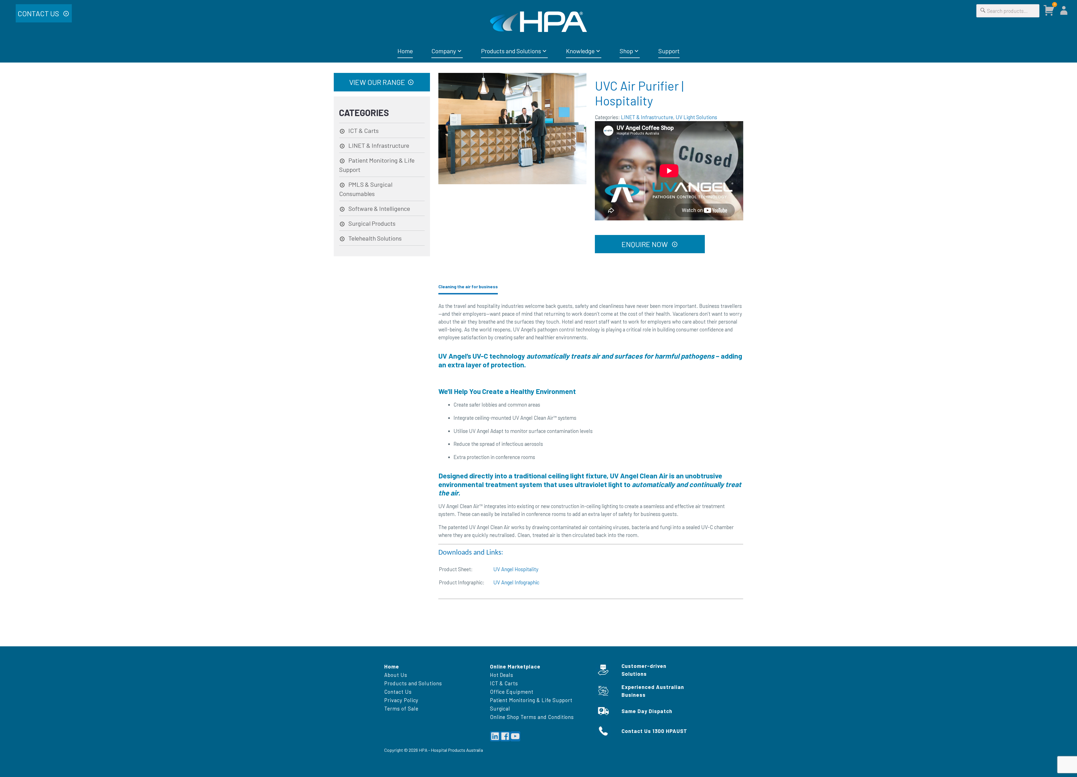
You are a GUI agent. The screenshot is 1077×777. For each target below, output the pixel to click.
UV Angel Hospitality (515, 569)
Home (405, 50)
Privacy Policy (401, 700)
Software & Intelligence (379, 208)
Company (443, 50)
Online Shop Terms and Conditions (532, 717)
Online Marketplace (515, 666)
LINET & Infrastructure (647, 117)
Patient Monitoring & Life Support (531, 700)
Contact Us (39, 13)
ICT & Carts (363, 130)
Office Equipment (511, 691)
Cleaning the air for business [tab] (468, 286)
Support (669, 50)
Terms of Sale (401, 708)
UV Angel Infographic (516, 582)
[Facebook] (505, 736)
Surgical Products (371, 223)
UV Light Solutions (696, 117)
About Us (395, 675)
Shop (626, 50)
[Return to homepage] (538, 21)
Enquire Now (645, 244)
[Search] (983, 10)
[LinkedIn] (495, 736)
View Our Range (377, 82)
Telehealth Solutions (375, 238)
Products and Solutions (511, 50)
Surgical (500, 708)
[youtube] (515, 736)
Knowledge (580, 50)
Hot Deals (502, 675)
